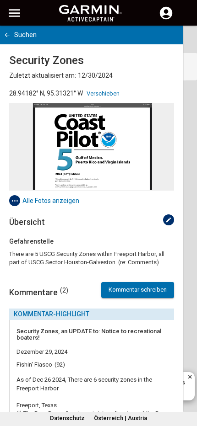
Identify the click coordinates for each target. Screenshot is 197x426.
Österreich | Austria (120, 418)
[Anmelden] (166, 18)
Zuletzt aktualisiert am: (42, 75)
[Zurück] (7, 35)
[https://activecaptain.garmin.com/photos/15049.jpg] (91, 147)
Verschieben (103, 93)
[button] (185, 384)
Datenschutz (67, 418)
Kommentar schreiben (138, 289)
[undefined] (168, 219)
